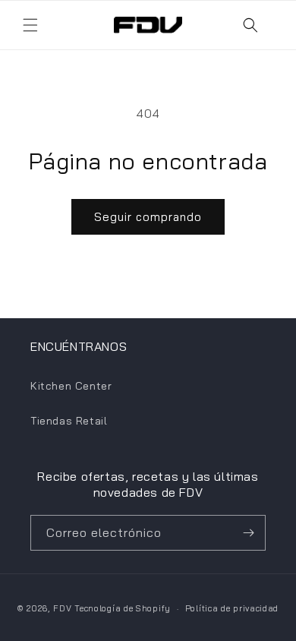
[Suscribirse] (248, 533)
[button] (30, 25)
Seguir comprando (148, 217)
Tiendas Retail (68, 421)
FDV (62, 608)
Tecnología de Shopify (122, 608)
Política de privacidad (232, 608)
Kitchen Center (71, 386)
